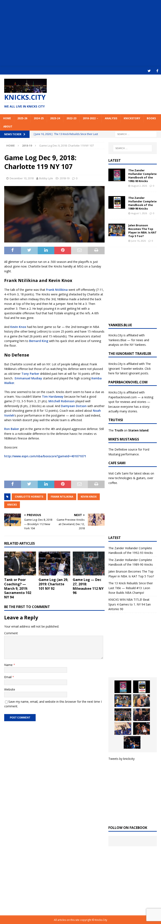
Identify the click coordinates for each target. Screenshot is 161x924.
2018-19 (64, 178)
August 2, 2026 (139, 185)
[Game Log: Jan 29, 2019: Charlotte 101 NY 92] (54, 563)
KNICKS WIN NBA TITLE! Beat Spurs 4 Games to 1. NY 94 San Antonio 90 (129, 604)
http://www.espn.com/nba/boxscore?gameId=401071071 (45, 456)
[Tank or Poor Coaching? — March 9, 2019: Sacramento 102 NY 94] (20, 563)
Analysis (111, 118)
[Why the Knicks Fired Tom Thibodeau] (141, 714)
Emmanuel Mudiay (28, 378)
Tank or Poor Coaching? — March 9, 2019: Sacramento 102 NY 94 (17, 588)
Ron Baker (11, 429)
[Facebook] (157, 71)
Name (8, 665)
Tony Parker (30, 374)
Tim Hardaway (53, 396)
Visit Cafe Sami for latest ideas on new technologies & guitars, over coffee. (131, 478)
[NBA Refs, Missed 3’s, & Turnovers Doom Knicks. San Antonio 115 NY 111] (141, 728)
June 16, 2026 (138, 240)
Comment (11, 633)
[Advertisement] (80, 33)
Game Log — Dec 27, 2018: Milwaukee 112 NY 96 (88, 586)
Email (8, 677)
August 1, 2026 (139, 213)
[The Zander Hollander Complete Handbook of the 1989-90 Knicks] (116, 202)
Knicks (12, 504)
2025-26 (22, 118)
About (7, 126)
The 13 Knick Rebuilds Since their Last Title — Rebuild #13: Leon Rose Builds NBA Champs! (130, 588)
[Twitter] (149, 71)
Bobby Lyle (46, 178)
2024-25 (39, 118)
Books (151, 118)
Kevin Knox (18, 327)
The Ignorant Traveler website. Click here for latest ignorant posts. (129, 368)
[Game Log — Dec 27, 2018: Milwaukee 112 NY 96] (89, 563)
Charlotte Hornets (29, 496)
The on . (128, 430)
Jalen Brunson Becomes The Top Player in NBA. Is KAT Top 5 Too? (142, 230)
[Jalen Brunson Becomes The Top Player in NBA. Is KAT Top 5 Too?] (116, 230)
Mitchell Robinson (61, 401)
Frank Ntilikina (57, 290)
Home (7, 118)
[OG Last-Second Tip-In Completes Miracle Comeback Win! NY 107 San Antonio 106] (122, 728)
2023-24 (55, 118)
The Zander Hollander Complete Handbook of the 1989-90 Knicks (142, 203)
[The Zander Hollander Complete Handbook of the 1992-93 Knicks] (116, 175)
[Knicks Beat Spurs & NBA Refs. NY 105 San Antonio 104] (132, 742)
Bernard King (38, 341)
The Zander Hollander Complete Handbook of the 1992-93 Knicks (142, 175)
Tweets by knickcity (121, 759)
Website (9, 689)
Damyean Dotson (74, 406)
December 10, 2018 (22, 178)
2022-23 (71, 118)
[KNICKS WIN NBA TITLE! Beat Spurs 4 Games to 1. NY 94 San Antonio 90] (122, 714)
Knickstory (132, 118)
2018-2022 (89, 118)
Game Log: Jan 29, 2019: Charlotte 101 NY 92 (53, 584)
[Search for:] (136, 134)
